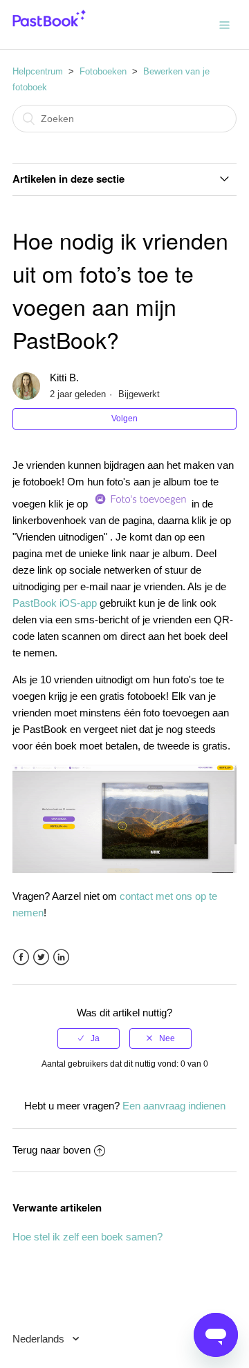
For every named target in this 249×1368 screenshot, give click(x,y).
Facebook (21, 957)
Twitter (41, 957)
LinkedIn (61, 957)
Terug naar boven (51, 1150)
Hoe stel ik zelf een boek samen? (87, 1237)
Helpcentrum (37, 71)
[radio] (88, 1038)
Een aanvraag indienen (173, 1106)
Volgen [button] (124, 418)
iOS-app (77, 603)
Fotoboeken (103, 71)
